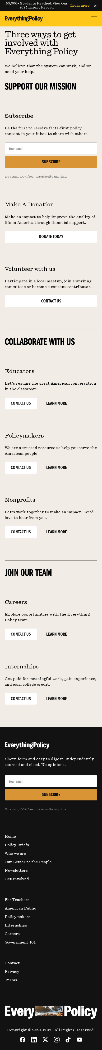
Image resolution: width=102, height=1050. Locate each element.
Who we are (15, 853)
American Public (20, 908)
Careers (12, 934)
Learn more (80, 5)
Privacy (12, 971)
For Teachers (17, 900)
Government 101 (20, 942)
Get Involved (17, 879)
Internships (16, 925)
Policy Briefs (17, 845)
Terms (11, 980)
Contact (12, 963)
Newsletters (16, 870)
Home (10, 836)
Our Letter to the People (28, 862)
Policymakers (17, 917)
